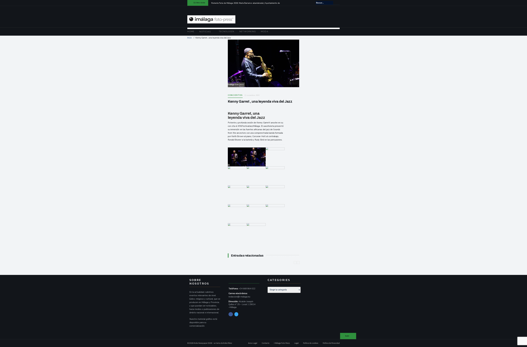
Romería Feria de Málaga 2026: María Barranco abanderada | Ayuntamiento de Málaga (245, 5)
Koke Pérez (227, 343)
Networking (247, 31)
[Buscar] (338, 3)
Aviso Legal (252, 343)
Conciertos (235, 95)
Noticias (205, 31)
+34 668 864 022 (247, 288)
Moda (264, 31)
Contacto (265, 343)
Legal (296, 343)
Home (190, 31)
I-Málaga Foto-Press (282, 343)
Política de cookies (310, 343)
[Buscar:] (324, 3)
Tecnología (226, 31)
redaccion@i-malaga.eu (239, 296)
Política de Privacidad (331, 343)
